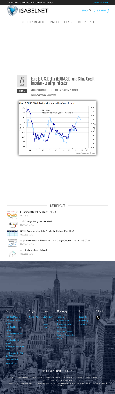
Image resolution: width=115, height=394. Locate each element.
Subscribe (101, 10)
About (92, 21)
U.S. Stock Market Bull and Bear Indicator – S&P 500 (38, 211)
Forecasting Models (35, 21)
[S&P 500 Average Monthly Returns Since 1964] (12, 223)
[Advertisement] (57, 49)
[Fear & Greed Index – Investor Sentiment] (12, 252)
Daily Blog (54, 21)
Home (22, 21)
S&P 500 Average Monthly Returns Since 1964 (36, 221)
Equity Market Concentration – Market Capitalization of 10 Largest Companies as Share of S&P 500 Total (55, 240)
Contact (78, 21)
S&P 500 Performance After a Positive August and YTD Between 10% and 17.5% (47, 230)
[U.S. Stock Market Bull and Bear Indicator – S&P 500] (12, 214)
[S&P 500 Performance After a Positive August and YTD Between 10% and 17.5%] (12, 233)
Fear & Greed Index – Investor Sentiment (33, 249)
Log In (66, 21)
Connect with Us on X (100, 2)
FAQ (85, 21)
